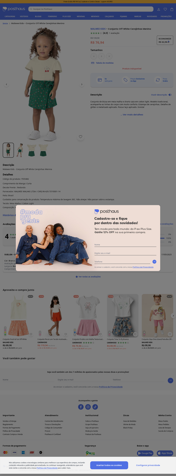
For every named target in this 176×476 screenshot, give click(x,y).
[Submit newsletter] (154, 262)
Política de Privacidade (143, 267)
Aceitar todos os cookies (109, 465)
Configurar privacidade (148, 465)
